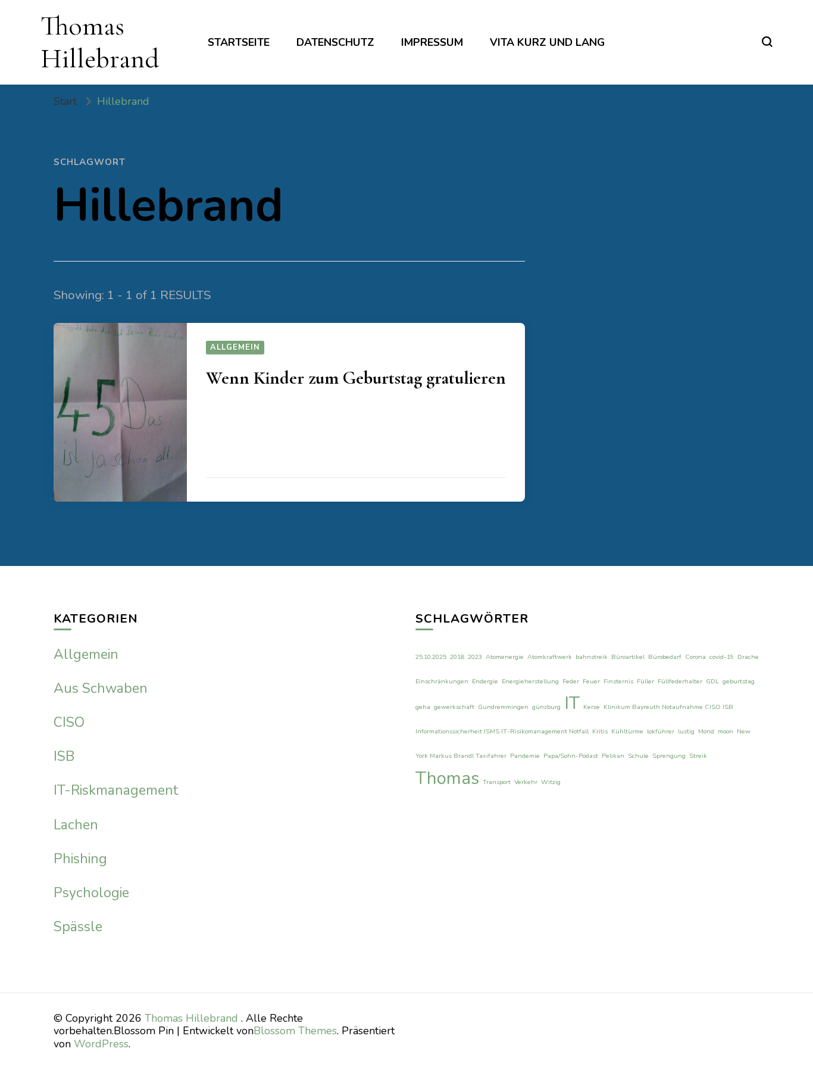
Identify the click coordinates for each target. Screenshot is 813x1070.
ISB (64, 756)
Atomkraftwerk (549, 656)
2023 (475, 656)
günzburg (546, 706)
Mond (706, 731)
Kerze (591, 706)
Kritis (600, 731)
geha (422, 706)
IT (572, 703)
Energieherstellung (530, 681)
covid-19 (721, 656)
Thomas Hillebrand (99, 42)
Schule (638, 755)
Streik (698, 755)
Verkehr (525, 781)
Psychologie (91, 893)
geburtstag (739, 681)
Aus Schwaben (101, 688)
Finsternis (618, 681)
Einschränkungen (441, 681)
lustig (686, 731)
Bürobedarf (664, 656)
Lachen (76, 825)
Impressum (432, 42)
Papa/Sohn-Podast (570, 755)
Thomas (447, 778)
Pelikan (613, 755)
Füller (645, 681)
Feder (570, 681)
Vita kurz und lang (547, 42)
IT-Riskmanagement (116, 790)
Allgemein (235, 347)
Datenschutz (335, 42)
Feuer (591, 681)
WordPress (101, 1044)
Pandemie (525, 755)
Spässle (78, 926)
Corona (695, 656)
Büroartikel (628, 656)
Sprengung (669, 755)
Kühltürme (627, 731)
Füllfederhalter (680, 681)
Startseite (239, 42)
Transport (497, 781)
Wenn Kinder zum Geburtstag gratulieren (356, 378)
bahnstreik (592, 656)
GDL (712, 681)
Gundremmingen (503, 706)
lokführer (660, 731)
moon (725, 731)
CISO (69, 722)
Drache (748, 656)
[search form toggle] (767, 41)
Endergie (485, 681)
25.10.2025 (430, 656)
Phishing (80, 859)
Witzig (551, 781)
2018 (457, 656)
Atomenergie (505, 656)
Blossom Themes (295, 1031)
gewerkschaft (454, 706)
